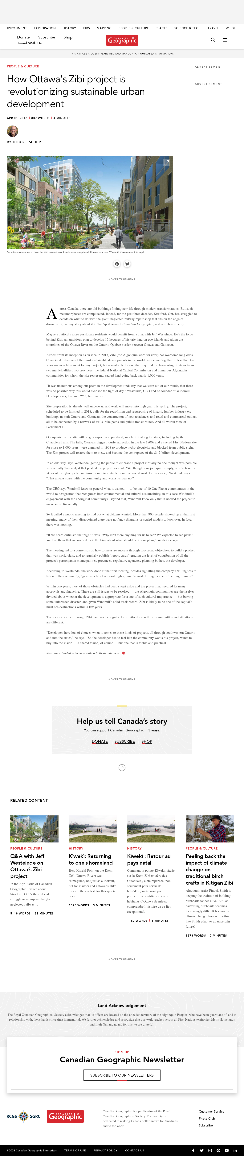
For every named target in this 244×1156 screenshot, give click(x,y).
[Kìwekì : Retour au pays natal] (151, 879)
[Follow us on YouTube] (227, 1150)
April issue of (128, 324)
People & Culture (134, 28)
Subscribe (46, 37)
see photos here (171, 324)
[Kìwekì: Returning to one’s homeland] (93, 879)
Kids (86, 28)
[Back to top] (122, 767)
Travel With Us (29, 43)
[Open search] (213, 40)
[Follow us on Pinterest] (218, 1150)
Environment (15, 28)
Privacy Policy (106, 1150)
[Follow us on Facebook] (193, 1150)
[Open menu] (225, 40)
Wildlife (233, 28)
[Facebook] (116, 263)
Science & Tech (187, 28)
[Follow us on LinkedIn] (235, 1150)
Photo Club (207, 1119)
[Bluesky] (127, 263)
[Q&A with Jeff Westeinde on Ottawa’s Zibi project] (34, 879)
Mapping (104, 28)
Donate (23, 37)
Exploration (45, 28)
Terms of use (75, 1150)
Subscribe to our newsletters (122, 1075)
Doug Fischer (27, 142)
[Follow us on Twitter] (202, 1150)
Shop (68, 37)
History (69, 28)
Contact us (134, 1150)
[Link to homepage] (122, 40)
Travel (213, 28)
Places (162, 28)
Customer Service (211, 1112)
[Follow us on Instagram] (210, 1150)
